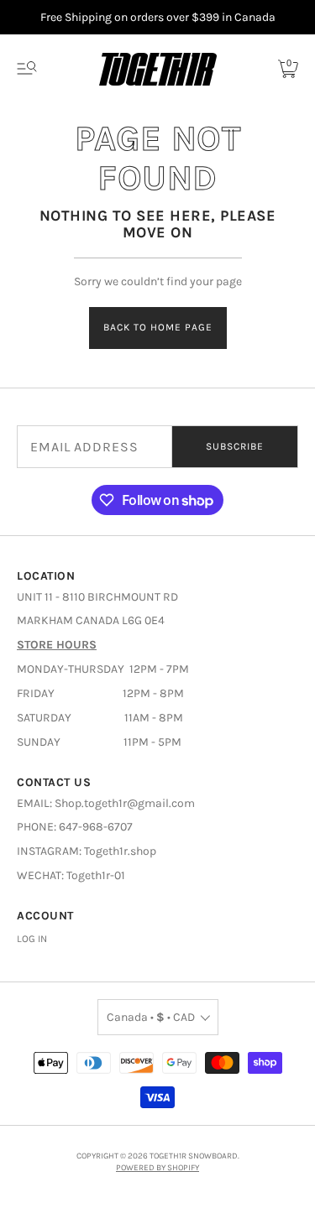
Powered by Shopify (157, 1168)
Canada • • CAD (151, 1017)
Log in (32, 939)
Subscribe (235, 446)
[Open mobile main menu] (27, 69)
